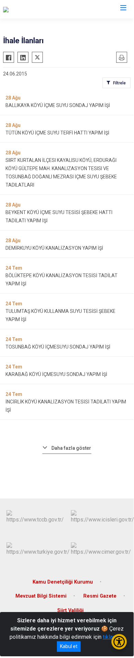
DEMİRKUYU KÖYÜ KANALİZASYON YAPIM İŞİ (54, 248)
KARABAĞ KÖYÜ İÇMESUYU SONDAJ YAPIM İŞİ (56, 374)
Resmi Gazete (100, 596)
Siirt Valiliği (70, 610)
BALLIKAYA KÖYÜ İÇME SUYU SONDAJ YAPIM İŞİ (57, 105)
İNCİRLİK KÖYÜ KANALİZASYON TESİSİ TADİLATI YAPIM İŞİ (65, 406)
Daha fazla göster (71, 448)
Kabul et (68, 646)
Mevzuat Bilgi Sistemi (40, 596)
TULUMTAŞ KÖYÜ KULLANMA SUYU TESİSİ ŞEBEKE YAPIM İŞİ (60, 315)
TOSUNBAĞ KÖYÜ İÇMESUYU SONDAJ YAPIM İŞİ (57, 347)
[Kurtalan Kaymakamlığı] (30, 9)
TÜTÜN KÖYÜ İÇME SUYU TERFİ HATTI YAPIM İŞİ (57, 133)
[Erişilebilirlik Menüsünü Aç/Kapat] (119, 641)
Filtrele (119, 83)
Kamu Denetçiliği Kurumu (63, 582)
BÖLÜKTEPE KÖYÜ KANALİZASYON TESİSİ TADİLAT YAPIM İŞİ (61, 279)
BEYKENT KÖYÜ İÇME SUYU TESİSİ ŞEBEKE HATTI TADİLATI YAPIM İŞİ (58, 216)
